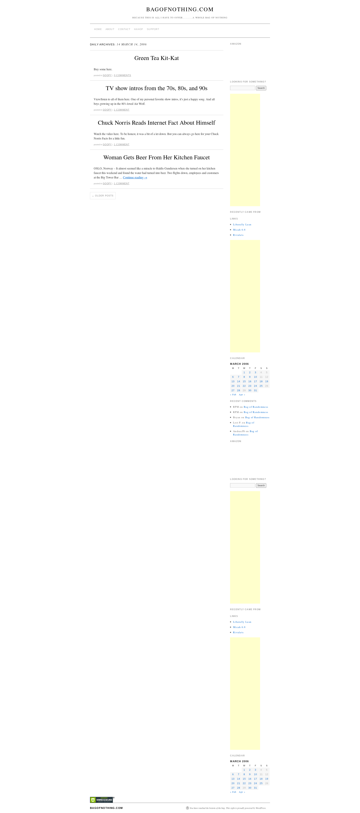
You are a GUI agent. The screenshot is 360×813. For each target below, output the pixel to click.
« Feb (233, 394)
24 (255, 386)
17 (255, 381)
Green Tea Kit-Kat (156, 58)
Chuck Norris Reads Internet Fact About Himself (156, 122)
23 (249, 386)
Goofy (107, 75)
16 (249, 381)
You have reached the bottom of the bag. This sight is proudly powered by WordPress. (228, 807)
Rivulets (238, 235)
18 (261, 381)
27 (233, 390)
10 (255, 377)
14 (238, 381)
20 (233, 386)
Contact (124, 29)
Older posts (103, 195)
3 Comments (122, 75)
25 (261, 386)
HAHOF (138, 29)
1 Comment (122, 110)
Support (153, 29)
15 (244, 381)
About (110, 29)
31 (255, 390)
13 (233, 381)
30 (249, 390)
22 (244, 386)
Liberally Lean (242, 224)
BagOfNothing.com (180, 9)
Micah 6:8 (239, 229)
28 (238, 390)
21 (238, 386)
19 (266, 381)
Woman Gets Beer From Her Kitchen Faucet (156, 157)
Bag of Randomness (256, 406)
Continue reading (135, 177)
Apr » (242, 394)
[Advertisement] (245, 150)
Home (98, 29)
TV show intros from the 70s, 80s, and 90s (156, 88)
